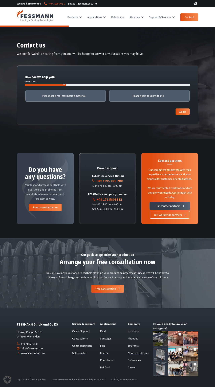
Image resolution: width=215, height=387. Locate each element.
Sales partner (80, 353)
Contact (189, 17)
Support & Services (160, 17)
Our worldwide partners (168, 215)
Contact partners (82, 346)
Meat (103, 331)
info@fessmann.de (32, 348)
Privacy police (39, 379)
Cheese (104, 353)
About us (133, 338)
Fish (102, 346)
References (117, 17)
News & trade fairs (138, 353)
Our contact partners (168, 206)
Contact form (80, 338)
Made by (124, 379)
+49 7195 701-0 (29, 344)
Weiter (182, 111)
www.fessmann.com (33, 353)
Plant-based (107, 360)
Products (72, 17)
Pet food (105, 367)
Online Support (81, 331)
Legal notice (23, 379)
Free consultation (43, 207)
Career (132, 367)
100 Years (133, 346)
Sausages (105, 338)
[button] (160, 338)
